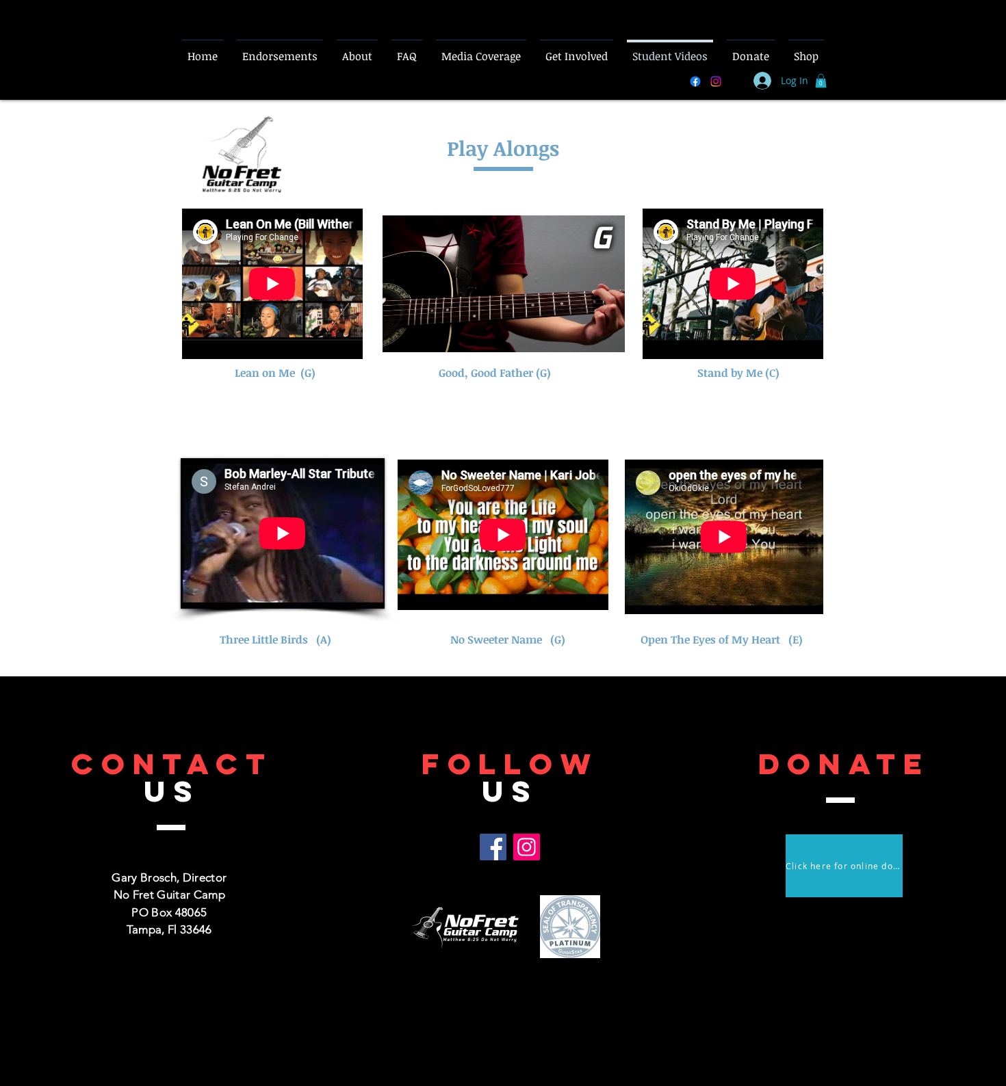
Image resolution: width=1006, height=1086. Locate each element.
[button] (821, 81)
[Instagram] (526, 847)
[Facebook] (493, 847)
